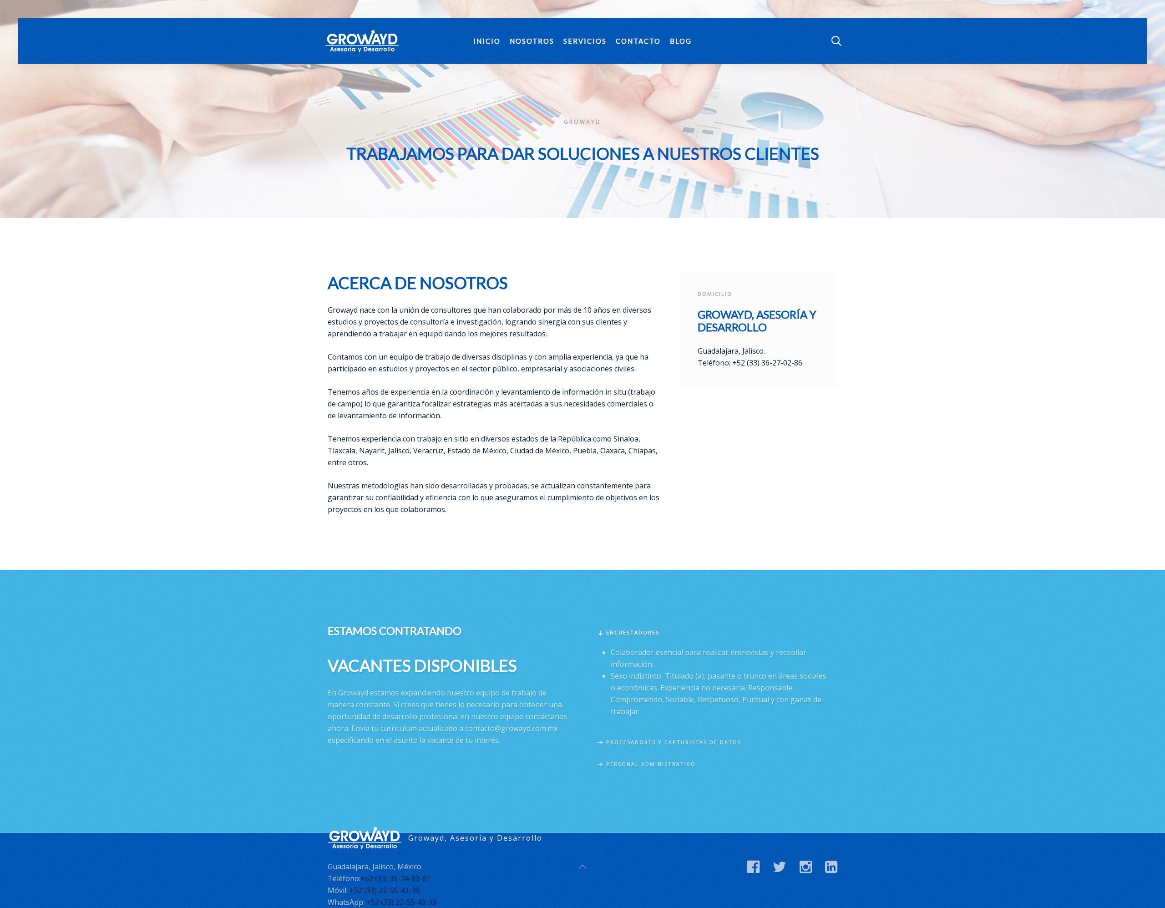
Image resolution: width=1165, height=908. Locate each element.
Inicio (487, 41)
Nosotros (532, 41)
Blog (681, 41)
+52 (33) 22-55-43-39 (385, 890)
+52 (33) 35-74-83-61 (395, 878)
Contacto (638, 41)
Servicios (585, 41)
